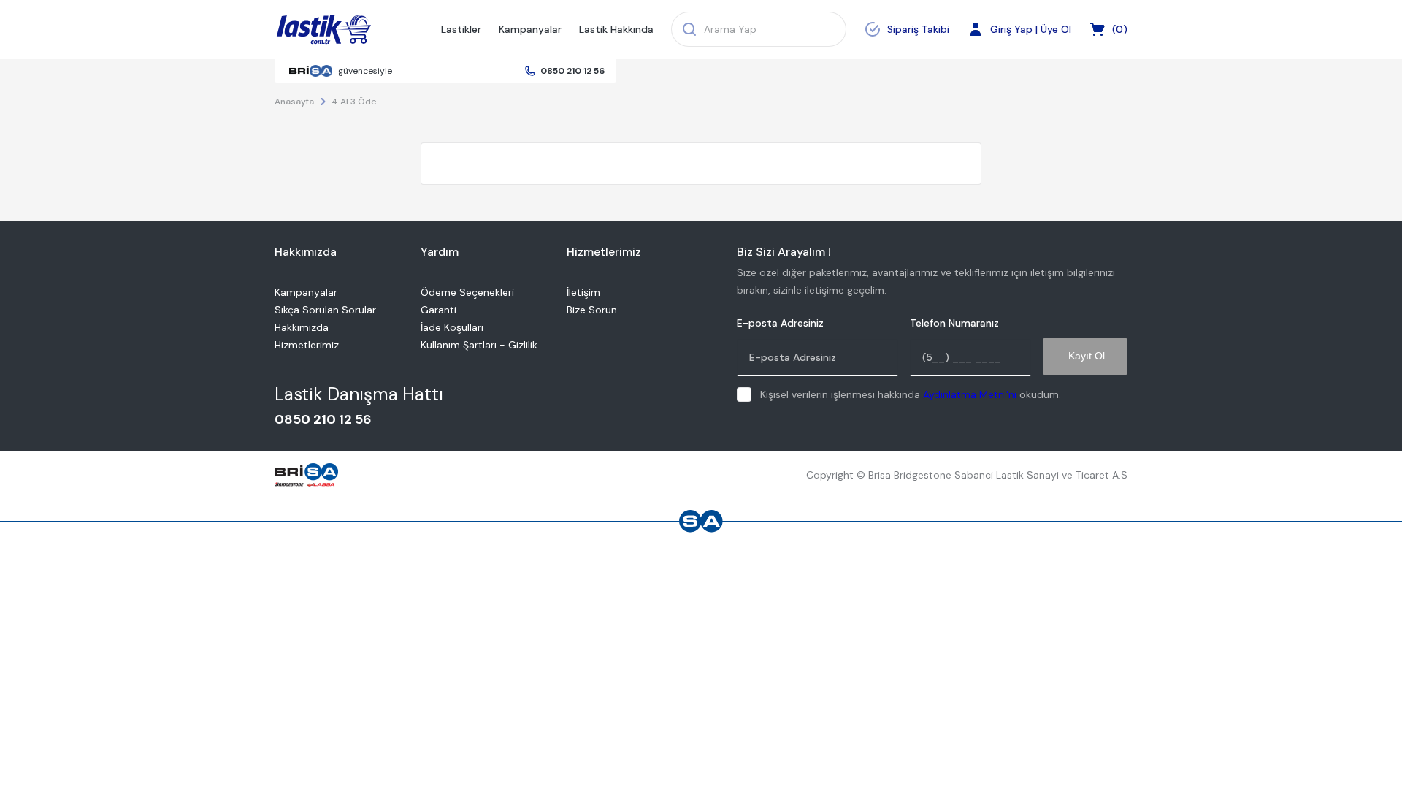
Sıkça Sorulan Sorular (325, 309)
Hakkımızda (302, 327)
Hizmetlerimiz (307, 344)
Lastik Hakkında (616, 29)
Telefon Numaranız (954, 323)
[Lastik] (324, 29)
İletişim (583, 292)
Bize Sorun (592, 309)
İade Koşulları (452, 327)
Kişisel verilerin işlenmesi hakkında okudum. (910, 394)
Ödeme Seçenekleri (467, 292)
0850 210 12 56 (572, 71)
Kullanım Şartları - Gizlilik (479, 344)
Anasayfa (294, 101)
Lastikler (461, 29)
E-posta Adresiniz (780, 323)
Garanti (438, 309)
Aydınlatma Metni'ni (969, 394)
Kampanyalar (530, 29)
